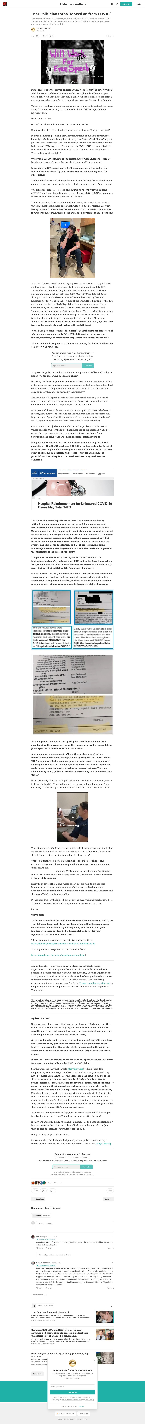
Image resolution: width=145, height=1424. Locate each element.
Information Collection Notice (72, 1400)
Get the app (83, 1413)
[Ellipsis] (112, 1236)
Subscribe (126, 4)
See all (36, 1374)
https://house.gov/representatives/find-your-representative (63, 943)
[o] (72, 817)
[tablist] (41, 1215)
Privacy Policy (89, 1400)
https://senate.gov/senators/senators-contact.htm (58, 955)
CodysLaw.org (75, 1068)
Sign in (138, 4)
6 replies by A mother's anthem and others (54, 1255)
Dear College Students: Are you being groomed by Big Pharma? (59, 1355)
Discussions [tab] (48, 1306)
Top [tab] (34, 1306)
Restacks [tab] (46, 1215)
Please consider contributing (94, 983)
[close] (94, 1360)
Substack (61, 1419)
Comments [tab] (37, 1215)
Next (107, 1199)
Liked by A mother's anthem (47, 1239)
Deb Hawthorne (42, 1262)
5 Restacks (57, 1183)
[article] (72, 1318)
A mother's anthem (43, 28)
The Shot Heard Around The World (50, 1312)
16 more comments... (39, 1294)
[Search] (112, 4)
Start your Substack (66, 1413)
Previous (40, 1199)
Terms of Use (83, 1397)
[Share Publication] (117, 4)
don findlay (40, 1236)
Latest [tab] (39, 1306)
